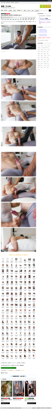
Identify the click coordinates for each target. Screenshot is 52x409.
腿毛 (41, 63)
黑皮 (47, 67)
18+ (38, 45)
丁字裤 (42, 45)
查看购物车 (22, 365)
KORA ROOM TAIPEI (16, 18)
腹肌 (38, 63)
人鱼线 (48, 45)
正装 (47, 53)
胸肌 (44, 61)
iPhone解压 (44, 407)
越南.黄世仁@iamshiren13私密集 (32, 403)
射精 (38, 49)
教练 (44, 51)
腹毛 (47, 61)
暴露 (38, 53)
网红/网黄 (5, 10)
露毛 (41, 67)
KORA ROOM (10, 18)
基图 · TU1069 (6, 6)
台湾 (28, 10)
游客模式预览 (16, 376)
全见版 (14, 10)
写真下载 (11, 17)
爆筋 (41, 55)
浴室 (38, 55)
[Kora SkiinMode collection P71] (30, 389)
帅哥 (45, 49)
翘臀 (48, 59)
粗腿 (38, 59)
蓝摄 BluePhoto (46, 63)
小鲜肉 (42, 49)
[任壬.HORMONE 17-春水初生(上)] (6, 389)
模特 (44, 53)
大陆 (32, 10)
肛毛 (41, 61)
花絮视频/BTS (19, 10)
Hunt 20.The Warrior (17, 399)
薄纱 (45, 65)
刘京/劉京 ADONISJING (45, 47)
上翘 (45, 45)
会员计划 (37, 10)
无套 (47, 51)
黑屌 (44, 67)
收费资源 (8, 13)
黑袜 (38, 69)
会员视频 (26, 398)
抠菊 (38, 51)
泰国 (24, 10)
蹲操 (48, 65)
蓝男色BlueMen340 (5, 403)
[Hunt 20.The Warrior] (18, 389)
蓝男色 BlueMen (40, 65)
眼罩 (44, 57)
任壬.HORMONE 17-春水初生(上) (6, 400)
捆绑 (41, 51)
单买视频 (6, 398)
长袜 (38, 67)
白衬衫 (49, 55)
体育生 (39, 47)
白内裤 (45, 55)
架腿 (41, 53)
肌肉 (38, 61)
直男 (41, 57)
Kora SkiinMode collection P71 (30, 400)
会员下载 (22, 376)
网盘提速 (39, 407)
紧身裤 (42, 59)
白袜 (38, 57)
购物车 (13, 2)
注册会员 (17, 2)
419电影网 (3, 2)
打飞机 (49, 49)
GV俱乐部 (8, 2)
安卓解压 (49, 407)
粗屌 (47, 57)
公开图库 (10, 10)
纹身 (45, 59)
